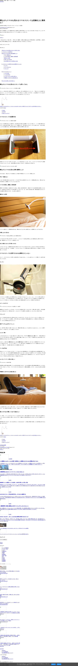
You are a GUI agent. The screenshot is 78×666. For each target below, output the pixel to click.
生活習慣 (4, 445)
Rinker (5, 107)
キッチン (6, 65)
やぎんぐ (1, 37)
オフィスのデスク (7, 67)
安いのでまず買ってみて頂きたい (8, 80)
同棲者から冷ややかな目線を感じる (11, 77)
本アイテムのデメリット (6, 71)
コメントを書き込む (3, 539)
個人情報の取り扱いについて (7, 652)
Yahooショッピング (5, 113)
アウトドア (6, 68)
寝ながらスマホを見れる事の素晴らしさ (9, 53)
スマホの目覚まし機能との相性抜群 (11, 56)
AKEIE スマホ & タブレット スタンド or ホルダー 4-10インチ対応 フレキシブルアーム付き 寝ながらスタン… (20, 106)
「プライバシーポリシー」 (40, 663)
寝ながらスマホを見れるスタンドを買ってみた (11, 50)
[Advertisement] (39, 10)
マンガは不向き (7, 74)
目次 (1, 47)
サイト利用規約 (5, 651)
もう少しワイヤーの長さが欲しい (10, 76)
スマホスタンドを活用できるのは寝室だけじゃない (12, 64)
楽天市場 (4, 111)
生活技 (1, 445)
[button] (13, 27)
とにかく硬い (6, 73)
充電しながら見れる (8, 59)
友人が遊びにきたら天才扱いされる (11, 61)
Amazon (3, 110)
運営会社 (4, 650)
